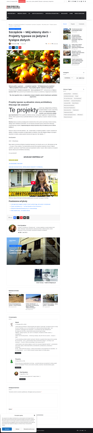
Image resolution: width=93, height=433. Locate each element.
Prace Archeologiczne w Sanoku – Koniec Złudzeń (15, 304)
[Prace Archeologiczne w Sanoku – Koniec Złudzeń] (16, 298)
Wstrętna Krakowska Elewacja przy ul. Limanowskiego (24, 208)
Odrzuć (17, 429)
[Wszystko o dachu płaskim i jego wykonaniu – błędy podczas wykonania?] (67, 53)
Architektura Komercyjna (68, 96)
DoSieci (42, 430)
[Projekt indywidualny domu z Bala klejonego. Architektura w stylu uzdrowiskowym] (67, 61)
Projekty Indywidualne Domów (70, 114)
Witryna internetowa (38, 414)
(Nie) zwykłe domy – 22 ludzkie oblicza (20, 210)
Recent (65, 24)
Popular (73, 24)
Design (76, 96)
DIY (29, 13)
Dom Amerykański (77, 98)
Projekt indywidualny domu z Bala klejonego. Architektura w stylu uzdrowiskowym (77, 61)
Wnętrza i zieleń (21, 13)
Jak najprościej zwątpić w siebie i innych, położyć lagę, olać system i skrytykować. (31, 204)
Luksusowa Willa (67, 103)
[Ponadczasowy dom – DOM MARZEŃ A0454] (67, 31)
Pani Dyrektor (14, 43)
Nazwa (10, 409)
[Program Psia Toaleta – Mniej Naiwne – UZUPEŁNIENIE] (50, 298)
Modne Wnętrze (75, 103)
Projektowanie (75, 110)
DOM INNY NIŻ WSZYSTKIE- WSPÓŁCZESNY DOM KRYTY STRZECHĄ (25, 167)
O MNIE (71, 13)
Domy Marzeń (66, 100)
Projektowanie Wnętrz (68, 112)
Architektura (11, 13)
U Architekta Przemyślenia (18, 24)
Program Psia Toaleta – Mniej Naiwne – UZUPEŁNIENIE (50, 304)
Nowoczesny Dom (67, 110)
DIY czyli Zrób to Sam (68, 98)
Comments (81, 24)
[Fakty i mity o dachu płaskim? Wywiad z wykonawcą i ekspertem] (67, 46)
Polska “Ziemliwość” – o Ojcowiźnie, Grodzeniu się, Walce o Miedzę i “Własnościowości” (32, 305)
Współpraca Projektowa (51, 13)
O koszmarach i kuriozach (30, 24)
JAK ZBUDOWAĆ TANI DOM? (16, 163)
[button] (34, 415)
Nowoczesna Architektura (69, 105)
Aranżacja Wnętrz (67, 93)
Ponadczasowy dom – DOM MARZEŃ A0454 (77, 29)
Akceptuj (7, 429)
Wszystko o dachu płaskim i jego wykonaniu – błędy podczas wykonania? (78, 53)
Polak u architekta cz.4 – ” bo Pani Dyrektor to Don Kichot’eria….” (26, 206)
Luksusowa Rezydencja (75, 100)
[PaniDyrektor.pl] (13, 7)
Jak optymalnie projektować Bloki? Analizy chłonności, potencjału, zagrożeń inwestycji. (77, 38)
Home (11, 24)
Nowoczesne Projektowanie (69, 107)
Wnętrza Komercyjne (68, 117)
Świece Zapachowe (79, 13)
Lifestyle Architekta (37, 13)
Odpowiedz (18, 353)
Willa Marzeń (80, 114)
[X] (22, 232)
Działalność (64, 13)
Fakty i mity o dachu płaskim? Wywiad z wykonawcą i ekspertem (78, 46)
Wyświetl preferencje (29, 429)
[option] (33, 251)
